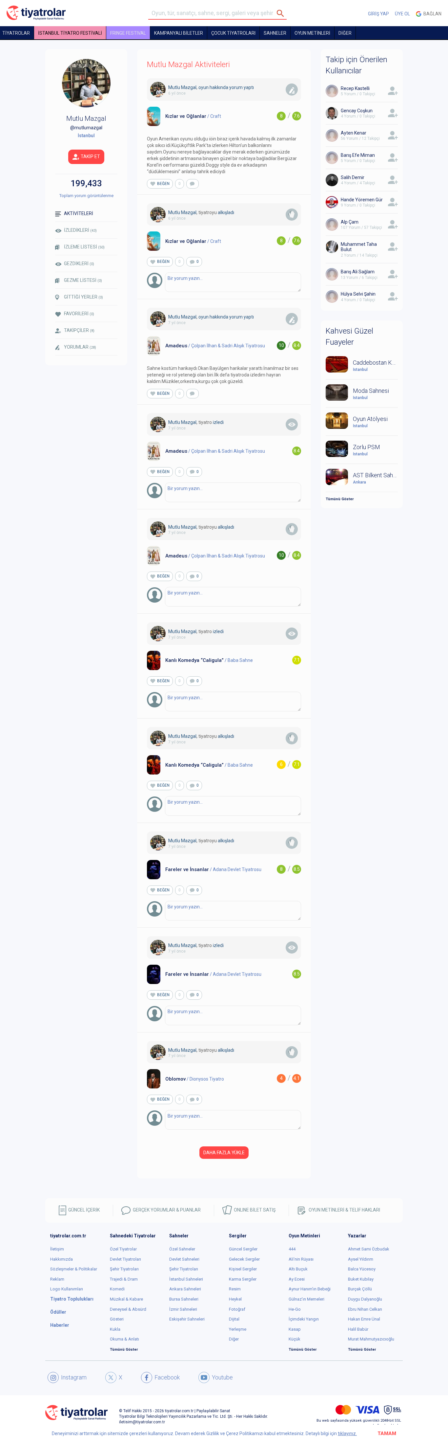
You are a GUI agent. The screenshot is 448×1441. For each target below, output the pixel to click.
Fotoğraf (237, 1309)
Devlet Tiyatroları (125, 1259)
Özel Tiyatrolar (123, 1249)
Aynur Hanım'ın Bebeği (310, 1288)
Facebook (167, 1377)
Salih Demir (352, 177)
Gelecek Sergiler (244, 1259)
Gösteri (117, 1319)
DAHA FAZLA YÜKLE (224, 1152)
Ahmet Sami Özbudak (368, 1249)
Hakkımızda (61, 1259)
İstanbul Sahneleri (186, 1279)
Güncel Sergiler (243, 1249)
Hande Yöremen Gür (362, 199)
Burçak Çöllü (360, 1288)
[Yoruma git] (192, 184)
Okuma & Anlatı (124, 1339)
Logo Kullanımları (66, 1288)
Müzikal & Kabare (126, 1299)
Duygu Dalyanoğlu (365, 1299)
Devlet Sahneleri (184, 1259)
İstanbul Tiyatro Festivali (70, 33)
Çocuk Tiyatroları (233, 33)
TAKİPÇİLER (79, 330)
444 (292, 1249)
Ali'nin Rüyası (301, 1259)
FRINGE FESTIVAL (128, 33)
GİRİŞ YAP (378, 13)
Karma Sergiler (242, 1279)
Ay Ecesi (297, 1279)
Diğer (234, 1339)
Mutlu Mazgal (182, 87)
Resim (235, 1288)
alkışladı (226, 212)
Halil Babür (358, 1329)
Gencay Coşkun (357, 110)
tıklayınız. (347, 1433)
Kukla (115, 1329)
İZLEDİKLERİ (80, 230)
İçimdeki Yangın (304, 1319)
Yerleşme (237, 1329)
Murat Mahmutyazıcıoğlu (371, 1339)
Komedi (117, 1288)
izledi (218, 422)
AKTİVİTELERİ (78, 213)
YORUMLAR (80, 347)
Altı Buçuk (298, 1269)
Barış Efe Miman (358, 155)
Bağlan (431, 13)
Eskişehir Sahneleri (187, 1319)
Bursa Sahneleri (183, 1299)
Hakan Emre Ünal (364, 1319)
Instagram (74, 1377)
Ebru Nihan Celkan (365, 1309)
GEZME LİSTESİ (83, 280)
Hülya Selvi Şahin (358, 294)
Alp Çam (349, 222)
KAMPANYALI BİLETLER (178, 33)
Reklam (57, 1279)
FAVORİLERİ (79, 313)
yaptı (249, 87)
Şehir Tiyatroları (124, 1269)
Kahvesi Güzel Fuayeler (349, 336)
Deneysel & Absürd (128, 1309)
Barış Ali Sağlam (358, 271)
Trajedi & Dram (124, 1279)
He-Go (295, 1309)
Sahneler (275, 33)
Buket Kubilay (361, 1279)
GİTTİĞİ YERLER (83, 297)
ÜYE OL (402, 13)
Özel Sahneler (182, 1249)
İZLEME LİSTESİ (84, 246)
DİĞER (345, 33)
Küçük (294, 1339)
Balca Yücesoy (362, 1269)
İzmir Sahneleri (183, 1309)
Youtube (222, 1377)
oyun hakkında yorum (220, 87)
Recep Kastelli (355, 88)
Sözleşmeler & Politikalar (73, 1269)
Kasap (295, 1329)
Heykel (235, 1299)
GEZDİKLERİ (79, 263)
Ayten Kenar (353, 133)
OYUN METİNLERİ (312, 33)
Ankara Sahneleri (185, 1288)
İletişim (57, 1249)
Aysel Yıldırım (360, 1259)
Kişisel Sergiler (243, 1269)
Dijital (234, 1319)
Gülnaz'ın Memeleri (306, 1299)
